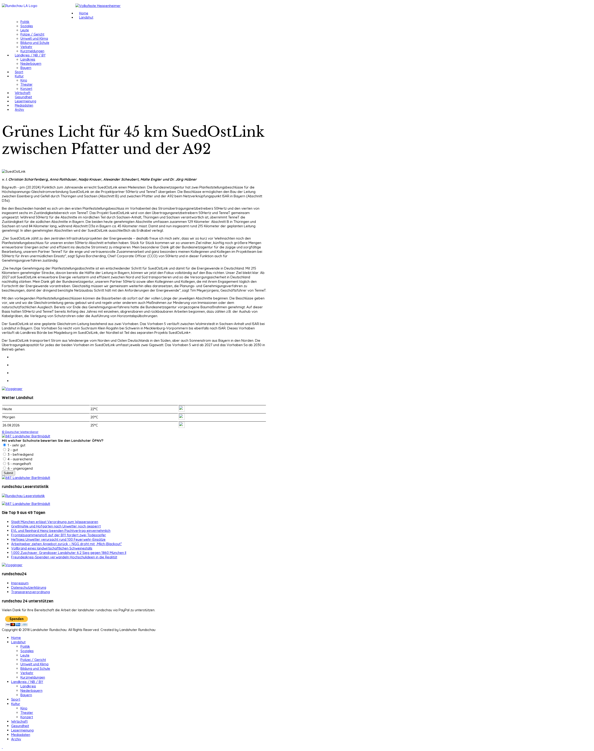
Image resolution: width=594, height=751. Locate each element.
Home (83, 13)
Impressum (20, 583)
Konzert (26, 89)
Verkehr (26, 47)
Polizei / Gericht (32, 34)
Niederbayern (30, 64)
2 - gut (12, 450)
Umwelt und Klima (34, 38)
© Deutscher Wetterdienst (20, 432)
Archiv (19, 109)
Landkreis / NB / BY (30, 55)
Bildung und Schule (34, 43)
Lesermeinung (25, 101)
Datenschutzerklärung (28, 587)
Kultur (19, 76)
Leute (24, 30)
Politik (24, 22)
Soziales (26, 26)
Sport (19, 72)
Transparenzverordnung (30, 592)
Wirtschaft (22, 93)
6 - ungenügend (20, 468)
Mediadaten (24, 105)
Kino (23, 80)
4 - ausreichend (19, 459)
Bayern (25, 68)
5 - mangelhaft (19, 464)
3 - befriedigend (20, 454)
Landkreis (27, 59)
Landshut (86, 17)
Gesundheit (23, 97)
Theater (26, 84)
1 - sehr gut (16, 445)
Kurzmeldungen (32, 51)
